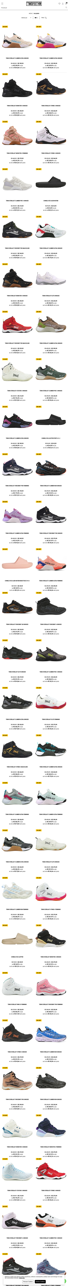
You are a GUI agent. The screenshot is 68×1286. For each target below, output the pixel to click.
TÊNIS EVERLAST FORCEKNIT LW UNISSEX (17, 624)
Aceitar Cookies (40, 1281)
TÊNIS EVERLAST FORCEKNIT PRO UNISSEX (50, 533)
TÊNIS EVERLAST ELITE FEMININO (51, 719)
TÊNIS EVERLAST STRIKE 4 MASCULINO (17, 767)
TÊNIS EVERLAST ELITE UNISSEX (50, 296)
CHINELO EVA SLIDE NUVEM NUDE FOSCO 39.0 (17, 581)
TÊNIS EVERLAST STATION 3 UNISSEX (17, 391)
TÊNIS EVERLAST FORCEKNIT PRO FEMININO (17, 486)
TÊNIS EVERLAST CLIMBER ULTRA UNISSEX (17, 58)
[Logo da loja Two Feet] (34, 3)
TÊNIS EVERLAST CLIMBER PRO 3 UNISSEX (17, 201)
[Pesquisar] (66, 7)
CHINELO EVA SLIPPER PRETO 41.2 (51, 438)
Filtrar (42, 17)
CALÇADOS (36, 13)
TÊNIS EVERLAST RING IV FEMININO (17, 1004)
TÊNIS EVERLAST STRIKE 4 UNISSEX (50, 106)
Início (30, 13)
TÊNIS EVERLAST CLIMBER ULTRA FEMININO (17, 533)
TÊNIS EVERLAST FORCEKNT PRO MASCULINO (17, 248)
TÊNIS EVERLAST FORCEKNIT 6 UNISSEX (51, 624)
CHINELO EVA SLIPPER (17, 957)
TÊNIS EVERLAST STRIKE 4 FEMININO (51, 909)
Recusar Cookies (28, 1281)
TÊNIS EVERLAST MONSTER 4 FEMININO (17, 153)
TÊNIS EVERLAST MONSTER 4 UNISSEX (17, 106)
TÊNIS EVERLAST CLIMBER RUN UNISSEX (51, 486)
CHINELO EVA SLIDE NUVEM (50, 201)
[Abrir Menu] (2, 3)
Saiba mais (22, 1278)
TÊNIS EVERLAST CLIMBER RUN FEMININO (17, 909)
